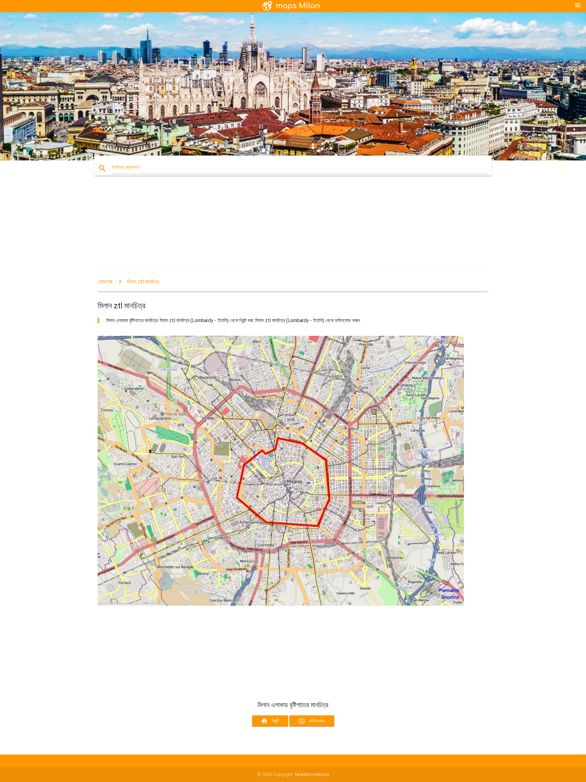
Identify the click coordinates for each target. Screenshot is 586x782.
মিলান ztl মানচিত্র (143, 281)
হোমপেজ (105, 281)
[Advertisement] (281, 229)
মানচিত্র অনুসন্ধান (125, 167)
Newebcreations (312, 774)
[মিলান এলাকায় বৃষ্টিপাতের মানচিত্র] (281, 604)
